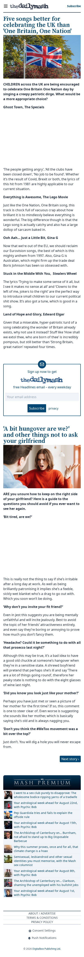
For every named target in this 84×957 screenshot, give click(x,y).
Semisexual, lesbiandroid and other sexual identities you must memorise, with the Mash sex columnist (45, 861)
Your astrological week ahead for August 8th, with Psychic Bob (44, 873)
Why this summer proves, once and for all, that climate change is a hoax (46, 849)
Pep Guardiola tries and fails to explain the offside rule (43, 815)
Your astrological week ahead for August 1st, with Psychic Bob (44, 893)
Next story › (70, 759)
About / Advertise (42, 913)
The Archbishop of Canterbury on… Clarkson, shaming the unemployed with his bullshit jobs (46, 883)
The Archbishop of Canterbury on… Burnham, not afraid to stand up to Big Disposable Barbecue (45, 837)
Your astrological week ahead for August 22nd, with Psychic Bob (46, 805)
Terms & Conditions (42, 918)
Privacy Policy (42, 922)
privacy (53, 408)
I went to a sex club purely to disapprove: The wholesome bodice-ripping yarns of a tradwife (45, 795)
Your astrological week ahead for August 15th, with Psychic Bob (45, 825)
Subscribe (36, 408)
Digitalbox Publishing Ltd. (46, 948)
